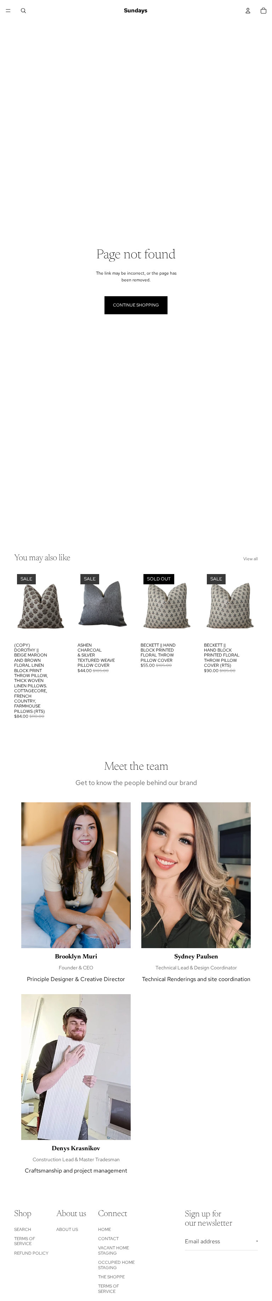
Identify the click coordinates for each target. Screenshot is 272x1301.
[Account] (248, 10)
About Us (67, 1229)
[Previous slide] (22, 605)
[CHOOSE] (57, 628)
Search (22, 1229)
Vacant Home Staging (113, 1250)
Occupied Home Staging (116, 1265)
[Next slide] (60, 605)
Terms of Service (24, 1241)
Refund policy (31, 1253)
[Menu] (8, 10)
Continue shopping (136, 305)
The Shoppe (111, 1277)
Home (104, 1229)
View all (250, 559)
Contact (108, 1239)
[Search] (23, 10)
